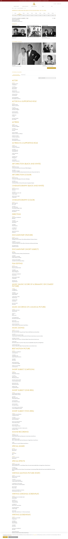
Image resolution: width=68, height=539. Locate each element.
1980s (36, 13)
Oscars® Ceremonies (20, 8)
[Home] (34, 3)
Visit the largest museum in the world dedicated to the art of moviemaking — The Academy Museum (34, 0)
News (52, 6)
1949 (19, 15)
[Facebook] (54, 18)
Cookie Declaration (9, 535)
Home (12, 8)
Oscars (15, 8)
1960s (28, 13)
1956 (48, 15)
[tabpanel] (34, 305)
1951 (27, 15)
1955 (44, 15)
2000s (44, 13)
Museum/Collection (25, 6)
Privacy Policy (35, 534)
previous (12, 13)
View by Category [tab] (16, 74)
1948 (15, 15)
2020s (53, 13)
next (55, 13)
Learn (43, 6)
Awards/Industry (16, 6)
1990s (40, 13)
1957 (52, 15)
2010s (48, 13)
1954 (40, 15)
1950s (24, 13)
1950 (23, 15)
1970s (32, 13)
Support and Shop (34, 6)
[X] (55, 18)
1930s (15, 13)
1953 (36, 15)
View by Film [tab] (23, 74)
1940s (19, 13)
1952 (32, 15)
